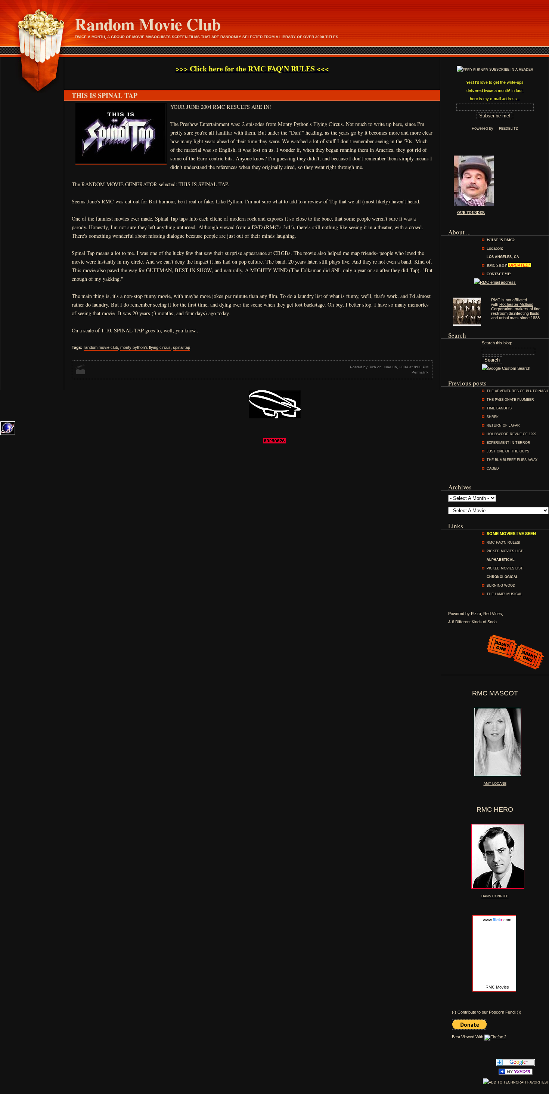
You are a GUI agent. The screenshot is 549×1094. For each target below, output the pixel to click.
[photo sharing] (121, 162)
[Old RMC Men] (467, 324)
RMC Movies (497, 987)
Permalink (420, 372)
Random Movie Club (148, 24)
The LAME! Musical (504, 594)
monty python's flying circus (145, 347)
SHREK (493, 417)
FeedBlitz (508, 128)
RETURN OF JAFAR (503, 425)
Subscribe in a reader (511, 69)
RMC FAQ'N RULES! (503, 542)
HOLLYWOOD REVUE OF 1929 (511, 434)
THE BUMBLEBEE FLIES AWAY (512, 460)
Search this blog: (497, 343)
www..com (497, 920)
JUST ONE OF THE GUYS (508, 451)
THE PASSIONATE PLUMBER (510, 400)
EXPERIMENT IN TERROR (508, 443)
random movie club (101, 347)
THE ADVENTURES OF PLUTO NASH (517, 391)
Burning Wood (501, 585)
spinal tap (181, 347)
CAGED (493, 468)
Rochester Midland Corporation (512, 306)
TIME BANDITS (499, 408)
